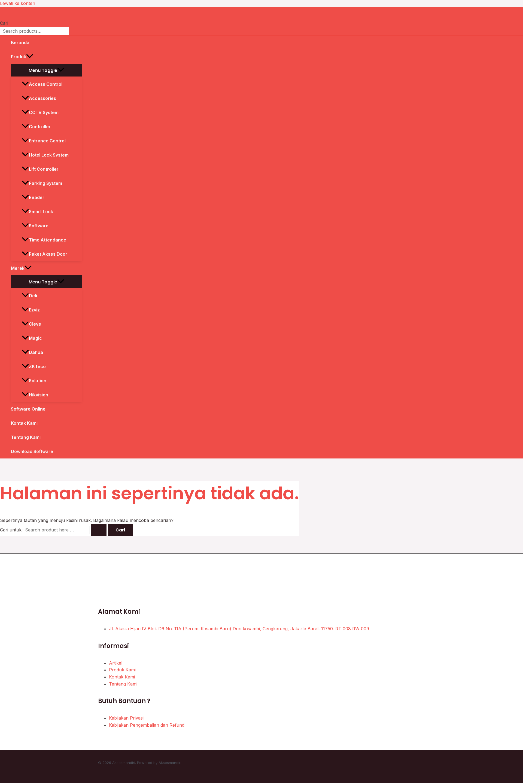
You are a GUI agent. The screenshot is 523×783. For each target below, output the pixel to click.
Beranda (20, 42)
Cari (4, 23)
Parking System (45, 183)
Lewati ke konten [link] (17, 3)
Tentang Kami (26, 437)
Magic (35, 338)
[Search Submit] (99, 530)
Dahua (36, 352)
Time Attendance (47, 240)
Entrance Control (47, 140)
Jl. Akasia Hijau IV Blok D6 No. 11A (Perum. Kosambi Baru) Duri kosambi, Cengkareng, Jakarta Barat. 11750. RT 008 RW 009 (239, 628)
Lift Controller (44, 169)
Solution (37, 380)
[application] (29, 57)
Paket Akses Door (48, 254)
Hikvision (38, 394)
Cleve (35, 324)
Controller (40, 126)
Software (38, 225)
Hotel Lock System (49, 155)
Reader (36, 197)
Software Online (28, 409)
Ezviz (34, 310)
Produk (18, 56)
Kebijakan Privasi (126, 718)
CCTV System (44, 112)
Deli (33, 295)
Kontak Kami (24, 423)
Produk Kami (122, 669)
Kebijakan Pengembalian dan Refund (146, 725)
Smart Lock (41, 211)
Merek (18, 268)
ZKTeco (37, 366)
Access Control (45, 84)
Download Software (32, 451)
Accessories (42, 98)
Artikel (115, 663)
